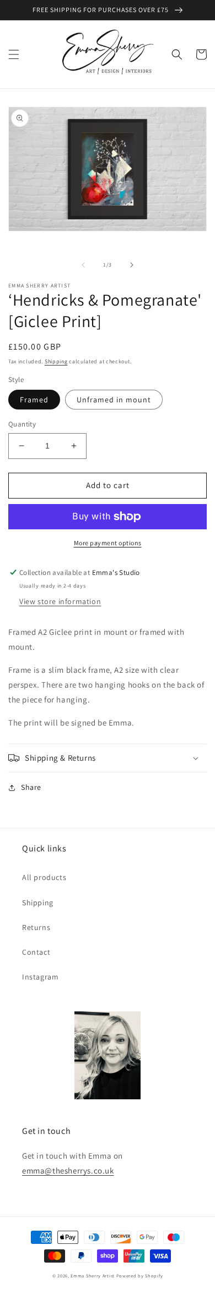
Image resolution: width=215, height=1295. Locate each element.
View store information (60, 601)
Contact (36, 952)
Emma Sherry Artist (93, 1275)
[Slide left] (83, 265)
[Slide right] (132, 265)
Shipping (56, 361)
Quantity (22, 424)
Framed (34, 400)
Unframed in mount (114, 400)
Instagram (40, 977)
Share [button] (31, 787)
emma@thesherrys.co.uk (68, 1170)
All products (44, 877)
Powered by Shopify (139, 1275)
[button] (14, 54)
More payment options (108, 543)
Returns (36, 927)
